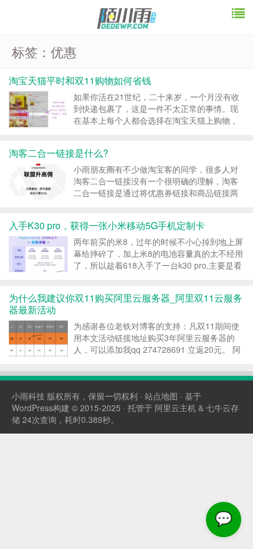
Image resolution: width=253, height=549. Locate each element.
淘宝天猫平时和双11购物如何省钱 (80, 80)
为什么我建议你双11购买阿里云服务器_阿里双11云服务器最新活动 (125, 303)
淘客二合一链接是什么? (58, 153)
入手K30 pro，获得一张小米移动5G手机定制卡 (107, 225)
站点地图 (161, 396)
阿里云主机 (175, 408)
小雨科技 (28, 396)
